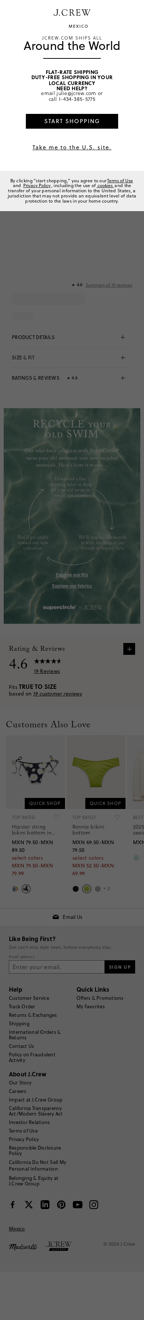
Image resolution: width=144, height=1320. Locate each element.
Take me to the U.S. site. (72, 147)
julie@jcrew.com (76, 93)
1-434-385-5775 (77, 99)
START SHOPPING (72, 121)
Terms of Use (120, 180)
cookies (105, 185)
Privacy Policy (37, 185)
